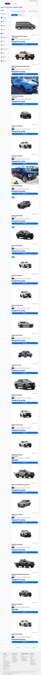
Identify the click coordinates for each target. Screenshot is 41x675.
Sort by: (30, 11)
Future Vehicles (6, 669)
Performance (5, 660)
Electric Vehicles (6, 661)
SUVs (4, 657)
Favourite (34, 34)
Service (22, 655)
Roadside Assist (24, 660)
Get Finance (25, 44)
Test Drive (14, 661)
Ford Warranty (24, 659)
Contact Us (32, 659)
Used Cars (14, 658)
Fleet (31, 658)
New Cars (14, 655)
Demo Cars (14, 657)
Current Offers (15, 659)
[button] (37, 4)
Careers (31, 657)
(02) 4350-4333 (33, 1)
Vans (4, 659)
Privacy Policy (33, 663)
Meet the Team (33, 664)
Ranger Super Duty (7, 663)
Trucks (4, 658)
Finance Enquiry (15, 660)
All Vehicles (5, 655)
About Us (32, 655)
